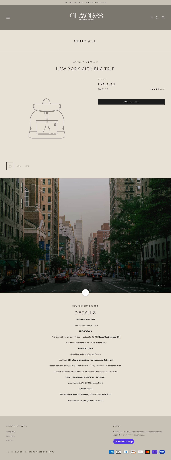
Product (107, 84)
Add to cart (131, 102)
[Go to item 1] (10, 166)
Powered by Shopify (43, 452)
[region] (85, 235)
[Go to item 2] (18, 166)
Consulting (10, 432)
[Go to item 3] (27, 166)
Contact (9, 440)
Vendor (102, 79)
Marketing (10, 436)
